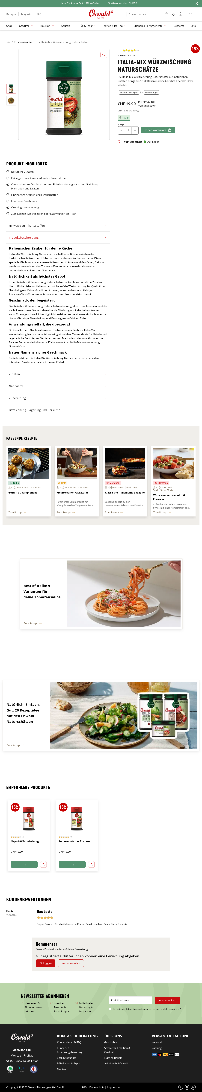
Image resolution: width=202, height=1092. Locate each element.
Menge (121, 125)
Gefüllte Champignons (22, 492)
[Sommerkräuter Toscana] (77, 815)
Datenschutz (96, 1087)
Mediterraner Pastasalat (72, 492)
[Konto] (180, 14)
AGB (84, 1087)
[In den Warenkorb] (24, 864)
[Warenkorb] (166, 14)
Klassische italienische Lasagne (125, 492)
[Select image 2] (11, 100)
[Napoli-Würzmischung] (29, 815)
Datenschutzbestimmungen (139, 1009)
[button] (11, 14)
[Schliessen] (196, 3)
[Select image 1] (11, 88)
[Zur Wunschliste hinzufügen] (104, 55)
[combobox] (144, 14)
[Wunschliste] (173, 14)
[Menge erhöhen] (134, 130)
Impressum (113, 1087)
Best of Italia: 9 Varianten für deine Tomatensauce (42, 591)
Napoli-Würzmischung (25, 841)
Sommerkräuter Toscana (74, 841)
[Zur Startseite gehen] (101, 14)
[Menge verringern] (121, 130)
